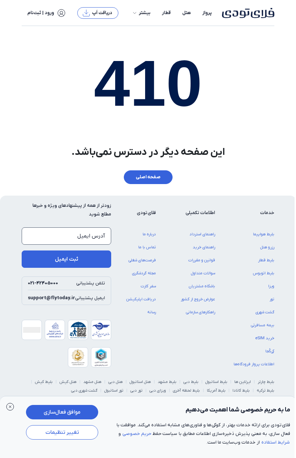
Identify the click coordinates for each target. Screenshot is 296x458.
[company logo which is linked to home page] (246, 13)
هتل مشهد (92, 382)
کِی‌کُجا (269, 351)
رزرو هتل (267, 247)
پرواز (207, 12)
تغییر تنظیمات (62, 432)
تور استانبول (113, 390)
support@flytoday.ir (51, 298)
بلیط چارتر (266, 382)
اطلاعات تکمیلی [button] (200, 212)
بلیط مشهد (167, 382)
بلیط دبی (191, 382)
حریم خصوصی (136, 433)
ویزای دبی (157, 390)
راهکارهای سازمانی (200, 312)
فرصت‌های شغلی (142, 260)
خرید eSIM (264, 338)
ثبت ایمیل (66, 259)
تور (272, 299)
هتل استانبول (140, 382)
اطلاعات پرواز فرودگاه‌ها (254, 364)
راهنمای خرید (204, 247)
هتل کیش (68, 382)
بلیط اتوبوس (263, 273)
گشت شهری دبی (84, 390)
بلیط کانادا (241, 390)
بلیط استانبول (216, 382)
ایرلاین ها (242, 382)
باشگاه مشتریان (202, 286)
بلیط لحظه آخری (186, 390)
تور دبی (136, 390)
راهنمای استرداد (202, 234)
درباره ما (149, 234)
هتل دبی (115, 382)
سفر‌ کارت (148, 286)
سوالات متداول (203, 273)
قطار (166, 12)
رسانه (151, 312)
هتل (186, 12)
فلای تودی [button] (146, 212)
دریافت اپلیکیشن (141, 299)
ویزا (271, 286)
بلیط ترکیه (265, 390)
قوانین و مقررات (201, 260)
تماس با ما (147, 247)
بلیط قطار (266, 260)
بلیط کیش (44, 382)
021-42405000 (43, 283)
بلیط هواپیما (263, 234)
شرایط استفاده (275, 442)
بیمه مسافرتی (262, 325)
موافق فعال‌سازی (62, 412)
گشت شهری (265, 312)
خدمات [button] (267, 212)
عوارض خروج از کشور (198, 299)
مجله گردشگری (144, 273)
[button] (141, 12)
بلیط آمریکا (216, 390)
